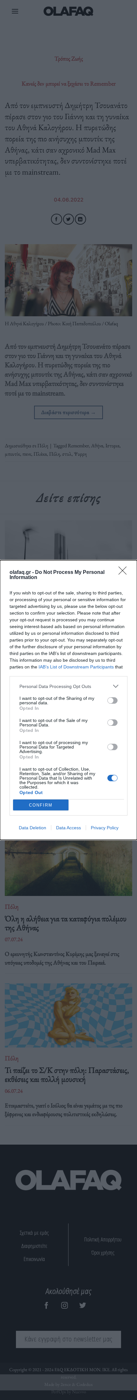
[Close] (125, 573)
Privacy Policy (105, 827)
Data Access (68, 827)
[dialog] (68, 700)
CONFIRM (41, 805)
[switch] (112, 700)
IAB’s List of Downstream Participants (76, 666)
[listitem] (68, 686)
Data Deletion (32, 827)
